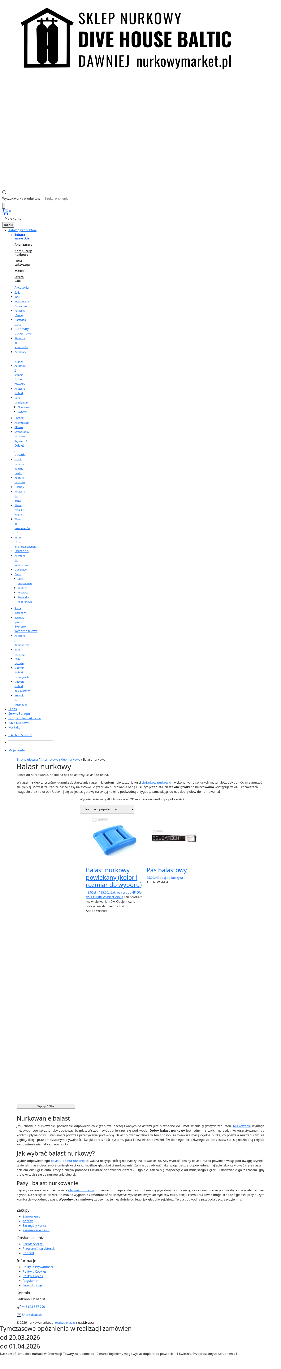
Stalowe (22, 411)
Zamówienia (31, 1216)
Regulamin (30, 1281)
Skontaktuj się (32, 1315)
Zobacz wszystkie (19, 236)
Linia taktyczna (19, 262)
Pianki (18, 574)
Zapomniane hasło (36, 1230)
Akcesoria (22, 287)
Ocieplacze (21, 569)
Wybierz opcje (113, 897)
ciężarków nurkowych (157, 782)
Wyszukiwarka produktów (21, 198)
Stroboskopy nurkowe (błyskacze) (22, 436)
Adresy (28, 1221)
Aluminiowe (24, 407)
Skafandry (22, 551)
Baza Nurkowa (18, 723)
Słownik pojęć (33, 1285)
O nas (12, 709)
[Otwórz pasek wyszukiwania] (4, 192)
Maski (19, 271)
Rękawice (23, 592)
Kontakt (14, 727)
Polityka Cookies (34, 1271)
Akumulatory (22, 422)
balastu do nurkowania (68, 1161)
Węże (18, 514)
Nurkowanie (242, 1126)
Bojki (17, 292)
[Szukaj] (3, 206)
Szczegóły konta (34, 1225)
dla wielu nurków (81, 1190)
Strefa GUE (19, 278)
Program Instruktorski (24, 718)
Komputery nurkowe (19, 252)
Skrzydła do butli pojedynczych (22, 686)
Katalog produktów (22, 230)
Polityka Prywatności (38, 1267)
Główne (19, 427)
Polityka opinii (33, 1276)
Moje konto (13, 218)
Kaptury (22, 588)
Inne (17, 297)
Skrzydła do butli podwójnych (22, 672)
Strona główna (27, 759)
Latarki (19, 418)
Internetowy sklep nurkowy (60, 759)
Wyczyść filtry (45, 1106)
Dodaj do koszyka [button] (170, 878)
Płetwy (19, 487)
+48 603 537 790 (33, 1307)
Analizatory (19, 245)
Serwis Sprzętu (19, 713)
